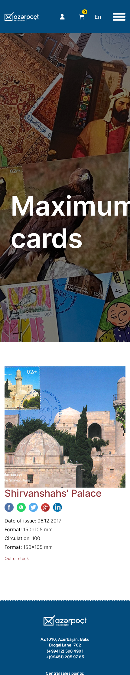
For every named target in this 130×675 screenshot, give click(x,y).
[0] (79, 17)
